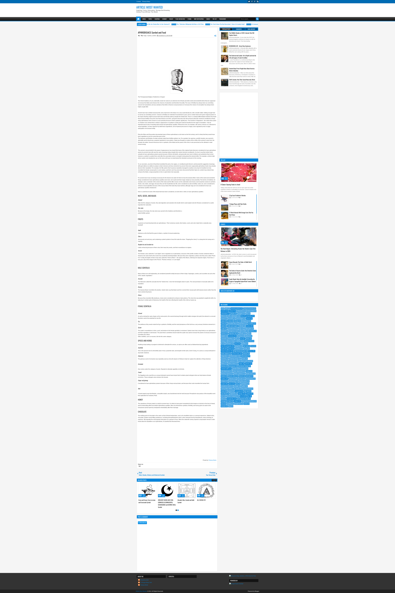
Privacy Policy (146, 1)
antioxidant (224, 313)
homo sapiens (225, 353)
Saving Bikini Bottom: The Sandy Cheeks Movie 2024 (236, 388)
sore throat (224, 393)
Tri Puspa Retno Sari (146, 580)
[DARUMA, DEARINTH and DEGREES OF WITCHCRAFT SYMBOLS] (147, 490)
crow (240, 328)
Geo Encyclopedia (226, 346)
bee (247, 313)
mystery (149, 35)
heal (252, 346)
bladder (235, 316)
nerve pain (240, 378)
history (250, 351)
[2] (178, 508)
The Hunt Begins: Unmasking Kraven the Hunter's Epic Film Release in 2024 (238, 249)
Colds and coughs (232, 326)
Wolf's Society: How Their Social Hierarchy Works (242, 80)
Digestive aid (232, 333)
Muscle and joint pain (245, 376)
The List (215, 19)
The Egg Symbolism (163, 500)
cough (223, 328)
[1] (176, 508)
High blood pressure (239, 351)
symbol (154, 35)
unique (236, 401)
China (223, 323)
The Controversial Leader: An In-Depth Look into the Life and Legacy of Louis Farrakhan (242, 56)
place (230, 383)
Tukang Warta (212, 460)
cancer (248, 318)
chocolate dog (232, 323)
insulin (243, 358)
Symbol (189, 19)
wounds (223, 406)
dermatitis (243, 331)
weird (245, 403)
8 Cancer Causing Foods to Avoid (230, 184)
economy (231, 336)
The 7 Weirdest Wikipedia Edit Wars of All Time (179, 24)
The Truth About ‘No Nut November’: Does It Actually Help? (217, 24)
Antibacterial (240, 311)
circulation (251, 323)
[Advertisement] (221, 9)
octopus (223, 381)
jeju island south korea (244, 361)
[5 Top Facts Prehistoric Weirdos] (224, 198)
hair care (245, 346)
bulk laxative (239, 318)
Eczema (239, 336)
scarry (223, 391)
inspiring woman (234, 358)
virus (222, 403)
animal (231, 311)
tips (248, 396)
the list (242, 396)
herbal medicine (225, 351)
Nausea (231, 378)
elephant (247, 336)
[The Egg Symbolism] (167, 490)
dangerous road (233, 331)
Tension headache (232, 396)
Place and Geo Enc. (180, 19)
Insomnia (223, 358)
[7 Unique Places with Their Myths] (224, 207)
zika (230, 406)
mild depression (225, 371)
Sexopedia (157, 19)
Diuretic (241, 333)
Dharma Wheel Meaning (184, 500)
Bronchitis (230, 318)
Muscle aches (232, 376)
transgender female (243, 398)
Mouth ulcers (249, 373)
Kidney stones (232, 363)
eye (236, 338)
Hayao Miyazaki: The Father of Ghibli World (240, 262)
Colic (241, 326)
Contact (139, 1)
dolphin (223, 336)
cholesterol (242, 323)
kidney (223, 363)
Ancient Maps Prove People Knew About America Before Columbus (241, 69)
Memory (223, 366)
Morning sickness (226, 373)
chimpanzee (245, 321)
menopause (232, 366)
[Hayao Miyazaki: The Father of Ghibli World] (224, 265)
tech (222, 396)
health (223, 348)
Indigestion (224, 356)
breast (223, 318)
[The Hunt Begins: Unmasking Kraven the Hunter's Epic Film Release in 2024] (238, 236)
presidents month (226, 386)
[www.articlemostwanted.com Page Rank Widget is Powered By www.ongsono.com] (236, 581)
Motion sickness (238, 373)
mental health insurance (239, 368)
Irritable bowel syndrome (228, 361)
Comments (239, 29)
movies (223, 376)
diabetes (251, 331)
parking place (232, 381)
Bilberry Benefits (225, 316)
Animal (144, 19)
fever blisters (231, 341)
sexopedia (238, 391)
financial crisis (248, 341)
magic (145, 35)
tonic (222, 398)
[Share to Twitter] (152, 485)
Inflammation (234, 356)
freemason (229, 343)
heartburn (238, 348)
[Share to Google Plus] (155, 485)
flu (221, 343)
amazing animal (235, 308)
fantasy (223, 341)
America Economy (249, 308)
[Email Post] (139, 466)
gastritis (244, 343)
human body (235, 353)
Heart (230, 348)
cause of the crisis (226, 321)
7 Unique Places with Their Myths (237, 204)
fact (241, 338)
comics (248, 326)
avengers (240, 313)
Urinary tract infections (248, 401)
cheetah (236, 321)
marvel (247, 363)
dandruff (223, 331)
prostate (236, 386)
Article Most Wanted (149, 7)
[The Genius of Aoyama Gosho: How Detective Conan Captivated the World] (224, 273)
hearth (245, 348)
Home (138, 19)
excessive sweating (226, 338)
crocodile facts (232, 328)
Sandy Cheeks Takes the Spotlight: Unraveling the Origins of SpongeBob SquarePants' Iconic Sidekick (242, 280)
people (223, 383)
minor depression (238, 371)
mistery (248, 371)
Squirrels (232, 393)
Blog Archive (251, 29)
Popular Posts (226, 29)
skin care (246, 391)
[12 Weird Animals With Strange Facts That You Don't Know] (224, 215)
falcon (247, 338)
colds (222, 326)
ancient (223, 311)
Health (171, 19)
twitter (249, 1)
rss (257, 1)
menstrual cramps (244, 366)
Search (257, 18)
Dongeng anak (144, 577)
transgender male (226, 401)
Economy (164, 19)
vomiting (229, 403)
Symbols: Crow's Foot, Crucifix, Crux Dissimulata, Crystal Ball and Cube (206, 502)
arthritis (232, 313)
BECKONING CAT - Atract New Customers (240, 46)
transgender (230, 398)
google (254, 1)
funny (236, 343)
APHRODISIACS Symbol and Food (152, 32)
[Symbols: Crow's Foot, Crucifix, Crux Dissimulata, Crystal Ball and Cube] (206, 490)
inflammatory (244, 356)
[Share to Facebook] (150, 485)
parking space (243, 381)
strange (240, 393)
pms (237, 383)
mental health (225, 368)
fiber (239, 341)
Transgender (222, 19)
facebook (252, 1)
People (150, 19)
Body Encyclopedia (199, 19)
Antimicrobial (250, 311)
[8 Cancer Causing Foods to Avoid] (238, 172)
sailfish (243, 386)
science (230, 391)
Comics (208, 19)
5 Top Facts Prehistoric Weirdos (237, 195)
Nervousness (249, 378)
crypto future (248, 328)
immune (245, 353)
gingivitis (237, 346)
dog (248, 333)
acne (226, 308)
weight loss (238, 403)
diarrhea (223, 333)
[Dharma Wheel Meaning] (186, 490)
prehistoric (244, 383)
